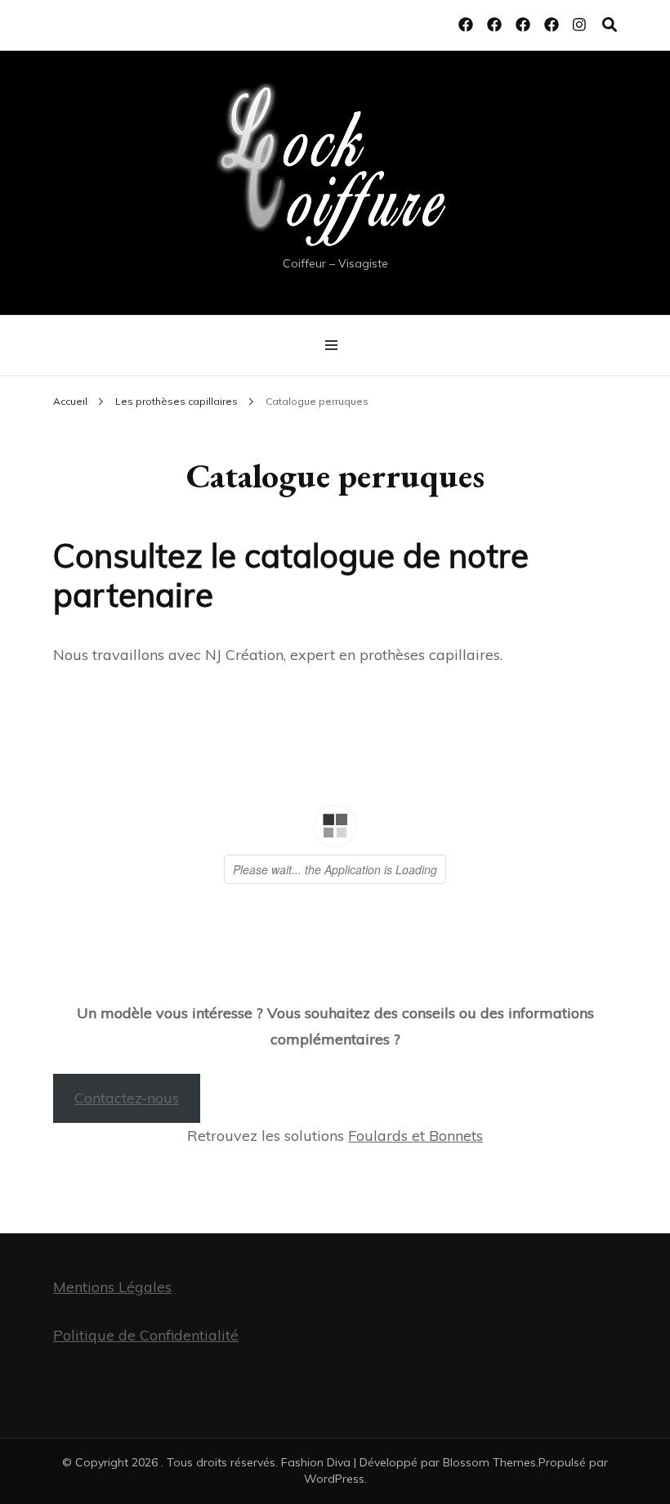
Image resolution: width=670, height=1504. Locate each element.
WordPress (334, 1478)
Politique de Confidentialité (146, 1335)
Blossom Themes (489, 1462)
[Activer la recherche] (609, 25)
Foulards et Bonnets (415, 1135)
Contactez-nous (126, 1098)
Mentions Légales (112, 1286)
